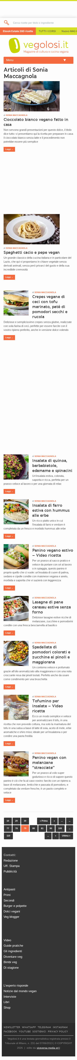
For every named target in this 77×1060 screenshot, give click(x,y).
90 (51, 828)
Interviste (10, 996)
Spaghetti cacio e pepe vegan (32, 252)
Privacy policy (58, 1031)
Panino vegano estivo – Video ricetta (52, 553)
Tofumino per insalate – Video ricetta (47, 705)
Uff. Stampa (12, 866)
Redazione (11, 860)
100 (60, 828)
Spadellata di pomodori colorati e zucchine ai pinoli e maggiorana (51, 654)
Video (7, 940)
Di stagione (11, 967)
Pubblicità (10, 871)
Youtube (25, 1031)
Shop (7, 1007)
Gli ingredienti (13, 951)
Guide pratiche (13, 945)
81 (42, 828)
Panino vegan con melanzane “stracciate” (49, 762)
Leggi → (9, 149)
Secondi (9, 900)
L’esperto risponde (16, 985)
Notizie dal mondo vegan (20, 991)
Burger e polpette (15, 906)
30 (25, 821)
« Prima (44, 821)
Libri (6, 1002)
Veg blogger (11, 916)
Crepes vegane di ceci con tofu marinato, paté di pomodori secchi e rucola (50, 306)
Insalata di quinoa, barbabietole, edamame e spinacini (52, 465)
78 (16, 828)
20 (16, 821)
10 (8, 821)
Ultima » (66, 835)
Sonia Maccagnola (16, 115)
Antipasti (9, 889)
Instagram (60, 1027)
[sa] (6, 23)
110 (8, 835)
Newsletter (12, 1027)
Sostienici (39, 1031)
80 (33, 828)
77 (8, 828)
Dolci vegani (12, 911)
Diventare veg (13, 956)
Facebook (10, 1031)
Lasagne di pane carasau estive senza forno (51, 607)
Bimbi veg (10, 962)
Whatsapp (29, 1027)
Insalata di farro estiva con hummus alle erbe (51, 510)
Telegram (44, 1027)
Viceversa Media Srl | (48, 1047)
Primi (7, 895)
